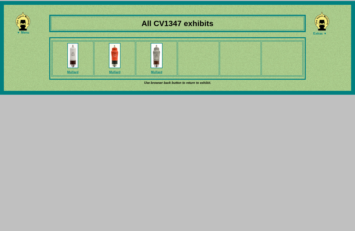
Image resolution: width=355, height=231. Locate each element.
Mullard (72, 72)
